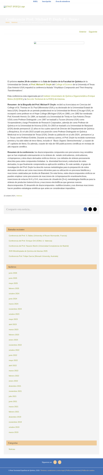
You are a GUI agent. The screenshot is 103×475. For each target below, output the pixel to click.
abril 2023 (13, 324)
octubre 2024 (14, 294)
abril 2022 (13, 365)
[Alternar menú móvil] (98, 7)
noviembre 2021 (15, 391)
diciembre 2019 (15, 417)
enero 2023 (13, 340)
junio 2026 (13, 273)
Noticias (19, 196)
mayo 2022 (13, 360)
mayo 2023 (13, 319)
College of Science (63, 84)
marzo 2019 (13, 432)
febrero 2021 (14, 412)
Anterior (82, 32)
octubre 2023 (14, 314)
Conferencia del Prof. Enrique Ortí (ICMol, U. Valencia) (30, 241)
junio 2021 (13, 401)
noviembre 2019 (15, 422)
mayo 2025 (13, 283)
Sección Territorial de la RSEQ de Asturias (46, 99)
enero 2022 (13, 381)
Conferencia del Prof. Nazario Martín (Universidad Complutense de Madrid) (39, 246)
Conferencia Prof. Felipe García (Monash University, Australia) (33, 256)
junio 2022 (13, 355)
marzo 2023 (13, 329)
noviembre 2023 (15, 309)
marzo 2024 (13, 304)
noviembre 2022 (15, 345)
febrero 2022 (14, 376)
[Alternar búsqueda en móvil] (94, 7)
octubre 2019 (14, 427)
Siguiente (93, 32)
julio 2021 (12, 396)
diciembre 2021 (15, 386)
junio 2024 (13, 299)
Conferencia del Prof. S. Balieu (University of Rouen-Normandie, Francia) (38, 236)
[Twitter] (59, 462)
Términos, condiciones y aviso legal (52, 470)
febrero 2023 (14, 335)
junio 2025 (13, 278)
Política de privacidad (73, 470)
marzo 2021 (13, 407)
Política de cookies (87, 470)
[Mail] (55, 462)
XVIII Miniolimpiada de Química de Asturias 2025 (28, 251)
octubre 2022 (14, 350)
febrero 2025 (14, 288)
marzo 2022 (13, 371)
